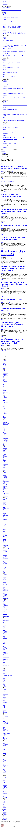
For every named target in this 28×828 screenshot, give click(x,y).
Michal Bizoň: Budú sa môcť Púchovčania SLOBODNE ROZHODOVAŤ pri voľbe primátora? (14, 33)
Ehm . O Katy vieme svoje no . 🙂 (4, 364)
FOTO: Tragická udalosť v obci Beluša (11, 62)
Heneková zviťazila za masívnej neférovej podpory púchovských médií (14, 167)
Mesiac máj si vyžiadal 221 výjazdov (11, 67)
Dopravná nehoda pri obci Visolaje (10, 72)
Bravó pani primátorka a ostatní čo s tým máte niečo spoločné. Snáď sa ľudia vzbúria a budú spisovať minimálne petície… (5, 535)
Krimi (4, 59)
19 (9, 302)
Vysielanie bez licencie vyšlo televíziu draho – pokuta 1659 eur (13, 238)
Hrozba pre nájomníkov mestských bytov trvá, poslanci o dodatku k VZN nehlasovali (14, 284)
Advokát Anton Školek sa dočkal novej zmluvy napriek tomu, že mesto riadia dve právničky (14, 211)
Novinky (5, 37)
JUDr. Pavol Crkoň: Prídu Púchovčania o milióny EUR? (11, 195)
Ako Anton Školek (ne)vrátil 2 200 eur (14, 225)
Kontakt (5, 147)
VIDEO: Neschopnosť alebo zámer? (11, 17)
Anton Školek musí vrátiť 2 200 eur (13, 299)
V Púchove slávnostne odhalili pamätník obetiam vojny (15, 120)
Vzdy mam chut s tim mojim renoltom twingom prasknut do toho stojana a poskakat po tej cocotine (5, 787)
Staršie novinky (4, 350)
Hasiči (4, 65)
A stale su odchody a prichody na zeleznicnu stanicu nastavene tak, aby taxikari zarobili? (5, 764)
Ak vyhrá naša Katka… (8, 21)
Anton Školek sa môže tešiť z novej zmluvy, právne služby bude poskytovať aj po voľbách (13, 341)
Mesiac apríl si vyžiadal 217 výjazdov (11, 76)
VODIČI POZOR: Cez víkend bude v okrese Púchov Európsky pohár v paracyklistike (14, 138)
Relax (4, 101)
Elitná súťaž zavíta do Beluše (9, 143)
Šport (4, 123)
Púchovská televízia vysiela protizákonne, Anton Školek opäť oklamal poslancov (12, 324)
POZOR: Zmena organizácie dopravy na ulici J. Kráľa (15, 105)
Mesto (4, 13)
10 (9, 313)
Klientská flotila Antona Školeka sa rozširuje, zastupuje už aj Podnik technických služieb (13, 253)
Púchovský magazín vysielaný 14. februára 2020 (13, 84)
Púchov (5, 12)
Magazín (5, 80)
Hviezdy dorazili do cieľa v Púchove (11, 127)
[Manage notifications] (2, 825)
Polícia (4, 60)
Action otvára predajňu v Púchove (10, 109)
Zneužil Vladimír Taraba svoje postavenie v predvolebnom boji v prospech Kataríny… (12, 27)
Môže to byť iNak (7, 48)
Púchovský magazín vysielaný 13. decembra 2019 (14, 97)
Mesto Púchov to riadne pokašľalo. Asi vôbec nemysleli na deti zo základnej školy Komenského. (6, 608)
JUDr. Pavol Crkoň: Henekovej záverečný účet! (13, 55)
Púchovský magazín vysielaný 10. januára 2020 (13, 88)
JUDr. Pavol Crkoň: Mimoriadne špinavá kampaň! (14, 51)
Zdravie (5, 818)
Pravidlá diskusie (7, 7)
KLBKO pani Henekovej (8, 40)
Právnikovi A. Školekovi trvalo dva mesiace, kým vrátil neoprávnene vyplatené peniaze (13, 268)
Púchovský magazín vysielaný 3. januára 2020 (13, 93)
